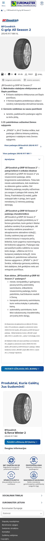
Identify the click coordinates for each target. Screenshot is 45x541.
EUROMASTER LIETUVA (13, 503)
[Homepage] (1, 10)
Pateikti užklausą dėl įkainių (21, 368)
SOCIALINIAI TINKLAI (12, 495)
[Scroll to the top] (38, 536)
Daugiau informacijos (15, 448)
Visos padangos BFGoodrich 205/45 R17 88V (21, 146)
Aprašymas (9, 159)
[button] (5, 10)
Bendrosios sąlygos (10, 525)
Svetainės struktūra (10, 528)
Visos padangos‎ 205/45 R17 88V (16, 153)
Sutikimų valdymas (10, 535)
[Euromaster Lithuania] (23, 4)
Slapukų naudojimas (10, 521)
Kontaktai (6, 532)
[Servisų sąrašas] (42, 3)
